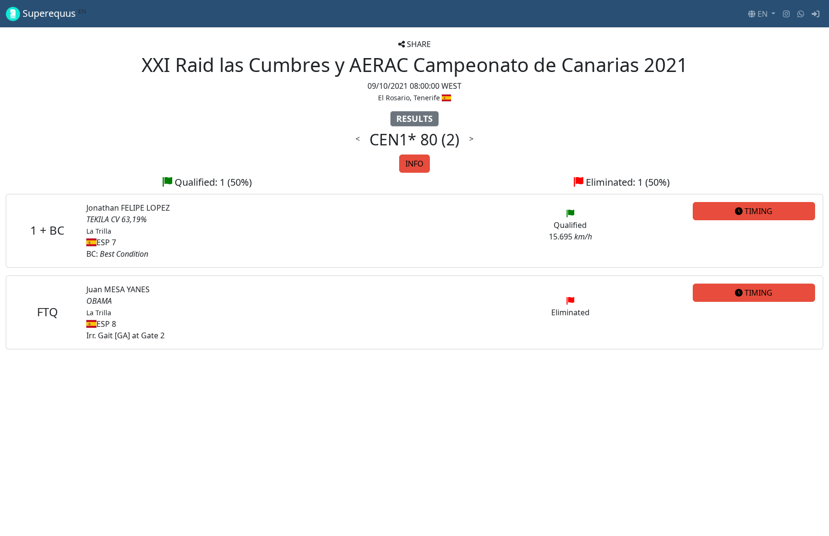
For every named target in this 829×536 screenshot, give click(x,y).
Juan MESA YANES (118, 289)
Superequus (53, 13)
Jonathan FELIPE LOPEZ (128, 207)
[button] (761, 14)
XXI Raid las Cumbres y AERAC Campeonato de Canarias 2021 (415, 64)
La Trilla (98, 231)
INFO (414, 163)
